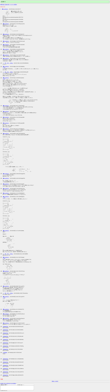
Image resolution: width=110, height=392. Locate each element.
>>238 (4, 197)
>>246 (4, 258)
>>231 (4, 78)
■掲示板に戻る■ (3, 4)
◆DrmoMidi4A (5, 9)
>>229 (4, 67)
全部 (8, 4)
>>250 (4, 297)
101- (11, 4)
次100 (12, 383)
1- (9, 4)
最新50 (15, 4)
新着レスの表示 (55, 381)
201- (13, 4)
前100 (9, 383)
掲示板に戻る (3, 383)
